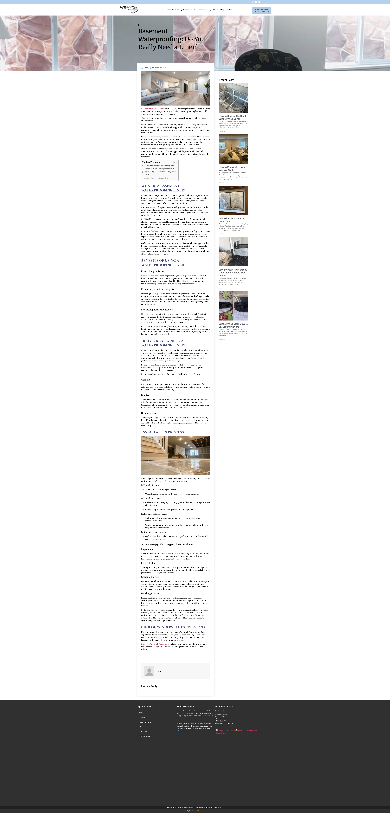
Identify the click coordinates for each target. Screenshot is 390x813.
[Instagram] (253, 2)
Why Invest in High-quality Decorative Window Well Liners (233, 272)
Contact (228, 10)
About (215, 10)
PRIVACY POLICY (144, 732)
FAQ (209, 10)
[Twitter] (259, 2)
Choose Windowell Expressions (156, 178)
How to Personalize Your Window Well (232, 169)
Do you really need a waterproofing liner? (160, 172)
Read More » (222, 131)
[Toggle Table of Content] (174, 162)
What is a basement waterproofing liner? (159, 166)
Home (161, 10)
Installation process (151, 175)
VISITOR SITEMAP (144, 736)
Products (170, 10)
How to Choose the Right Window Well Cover (232, 117)
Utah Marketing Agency (201, 811)
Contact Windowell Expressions (155, 644)
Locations (198, 10)
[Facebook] (256, 2)
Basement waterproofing (152, 109)
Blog (222, 10)
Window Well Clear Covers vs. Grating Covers (233, 325)
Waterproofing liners (150, 276)
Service (186, 10)
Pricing (178, 10)
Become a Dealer (145, 722)
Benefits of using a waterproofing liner (159, 169)
